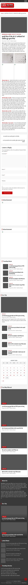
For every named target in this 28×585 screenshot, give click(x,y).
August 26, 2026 (12, 280)
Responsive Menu (25, 1)
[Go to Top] (25, 579)
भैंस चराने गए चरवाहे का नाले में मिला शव (17, 278)
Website (3, 180)
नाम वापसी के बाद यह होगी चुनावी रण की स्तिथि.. (11, 136)
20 (17, 372)
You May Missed (7, 387)
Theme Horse (9, 582)
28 (20, 375)
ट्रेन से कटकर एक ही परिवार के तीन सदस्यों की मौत (12, 428)
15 (24, 370)
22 (24, 372)
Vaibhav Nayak (13, 41)
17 (7, 372)
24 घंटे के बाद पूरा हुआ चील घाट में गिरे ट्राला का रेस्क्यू (13, 315)
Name (3, 169)
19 (14, 372)
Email (3, 175)
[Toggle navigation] (2, 10)
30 (3, 377)
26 (14, 375)
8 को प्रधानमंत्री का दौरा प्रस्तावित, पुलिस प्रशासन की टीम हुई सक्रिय (14, 141)
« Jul (3, 380)
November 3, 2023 (5, 41)
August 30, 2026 (12, 268)
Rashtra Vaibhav (17, 581)
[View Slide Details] (14, 202)
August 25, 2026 (11, 354)
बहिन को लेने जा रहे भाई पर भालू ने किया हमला (17, 344)
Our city (14, 34)
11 (10, 370)
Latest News (5, 540)
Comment (4, 153)
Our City (4, 295)
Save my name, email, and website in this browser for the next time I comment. (13, 188)
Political (18, 34)
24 (7, 375)
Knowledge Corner (6, 34)
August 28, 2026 (12, 275)
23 (3, 375)
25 (10, 375)
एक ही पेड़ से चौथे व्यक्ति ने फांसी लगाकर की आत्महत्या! (10, 575)
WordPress (24, 582)
